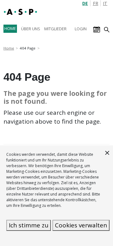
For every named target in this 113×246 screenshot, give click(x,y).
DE (85, 3)
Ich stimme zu (28, 225)
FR (95, 3)
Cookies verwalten (81, 225)
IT (105, 3)
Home (8, 48)
